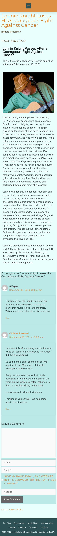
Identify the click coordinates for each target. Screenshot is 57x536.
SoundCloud (19, 523)
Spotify (12, 527)
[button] (28, 5)
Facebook (33, 527)
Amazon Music (47, 523)
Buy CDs (7, 523)
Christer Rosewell (19, 333)
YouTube (44, 527)
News (5, 40)
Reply (7, 318)
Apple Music (33, 523)
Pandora (22, 527)
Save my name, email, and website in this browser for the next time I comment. (30, 480)
